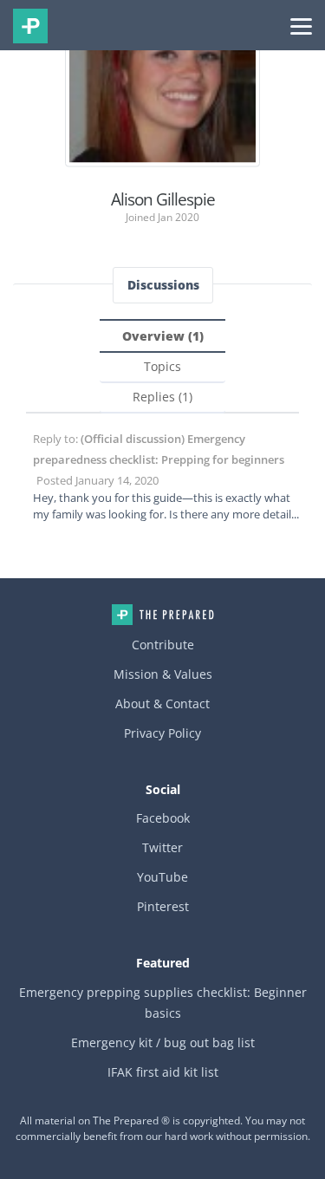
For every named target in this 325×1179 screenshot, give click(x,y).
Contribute (163, 644)
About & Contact (162, 703)
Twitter (162, 847)
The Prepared (30, 26)
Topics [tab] (162, 366)
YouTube (162, 877)
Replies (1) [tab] (162, 396)
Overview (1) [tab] (163, 336)
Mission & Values (163, 674)
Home (163, 614)
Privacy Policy (162, 733)
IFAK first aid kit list (162, 1072)
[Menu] (301, 25)
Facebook (163, 818)
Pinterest (163, 906)
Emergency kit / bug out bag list (163, 1042)
